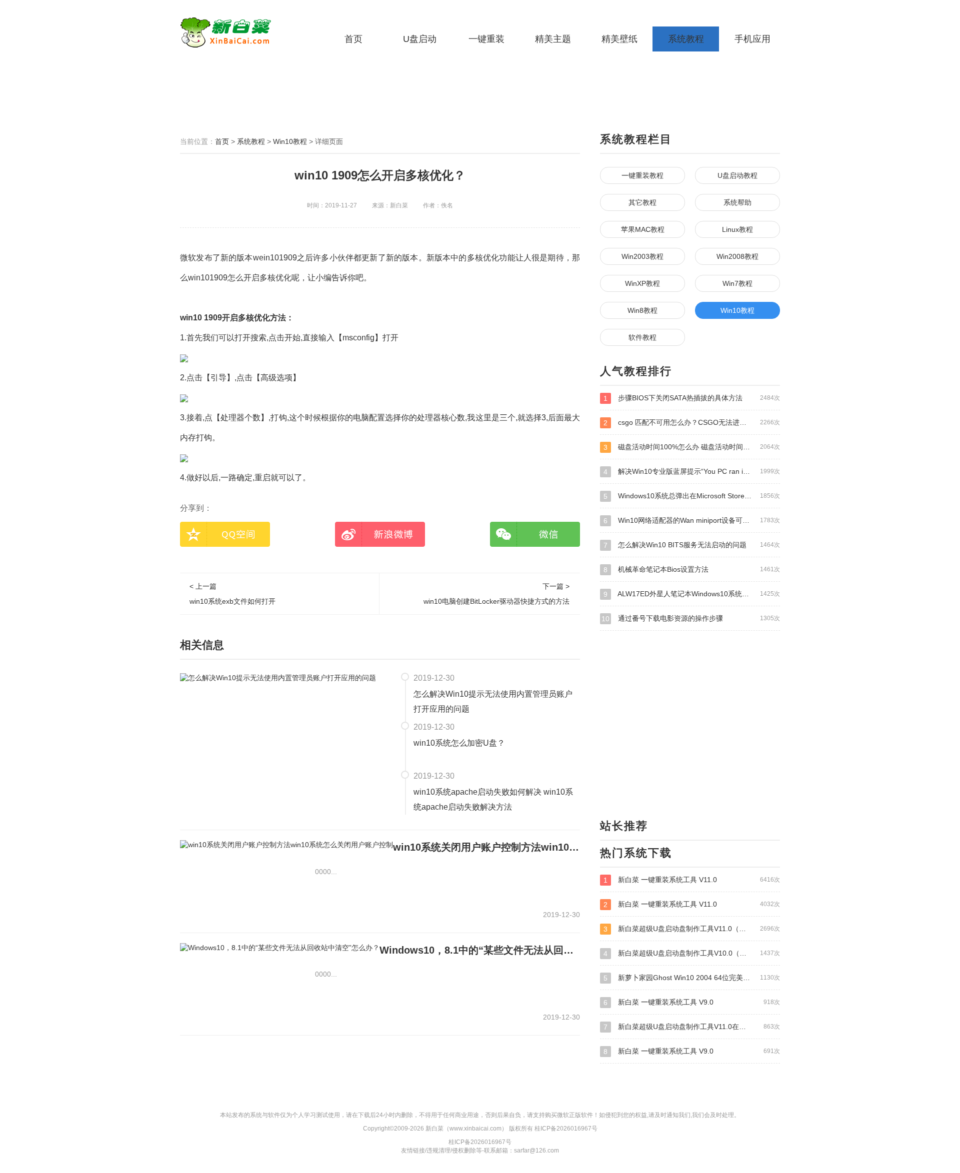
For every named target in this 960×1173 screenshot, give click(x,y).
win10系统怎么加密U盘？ (459, 743)
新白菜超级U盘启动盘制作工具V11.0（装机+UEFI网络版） (692, 929)
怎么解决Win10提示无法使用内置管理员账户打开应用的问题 (493, 701)
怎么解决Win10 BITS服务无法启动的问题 (692, 545)
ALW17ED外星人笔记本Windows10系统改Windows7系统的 (692, 594)
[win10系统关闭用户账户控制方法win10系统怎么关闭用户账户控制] (286, 845)
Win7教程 (737, 283)
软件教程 (642, 337)
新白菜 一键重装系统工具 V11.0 (692, 880)
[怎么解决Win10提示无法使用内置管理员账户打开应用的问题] (278, 677)
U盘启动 (419, 39)
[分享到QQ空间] (225, 534)
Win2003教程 (643, 256)
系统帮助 (738, 202)
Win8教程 (643, 310)
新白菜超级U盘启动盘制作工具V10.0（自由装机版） (692, 953)
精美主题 (553, 39)
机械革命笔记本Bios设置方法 (692, 569)
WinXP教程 (642, 283)
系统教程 (686, 39)
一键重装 (486, 39)
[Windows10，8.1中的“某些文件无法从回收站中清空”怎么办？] (280, 948)
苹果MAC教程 (642, 229)
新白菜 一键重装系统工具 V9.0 (692, 1002)
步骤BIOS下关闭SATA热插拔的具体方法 (692, 398)
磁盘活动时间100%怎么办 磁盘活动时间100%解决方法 (692, 447)
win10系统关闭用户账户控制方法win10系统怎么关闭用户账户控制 (486, 847)
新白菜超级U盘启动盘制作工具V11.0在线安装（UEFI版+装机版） (692, 1027)
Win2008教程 (737, 256)
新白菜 (242, 32)
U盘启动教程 (738, 175)
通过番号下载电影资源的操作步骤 (691, 618)
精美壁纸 (620, 39)
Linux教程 (737, 229)
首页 (353, 39)
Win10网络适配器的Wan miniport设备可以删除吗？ (692, 520)
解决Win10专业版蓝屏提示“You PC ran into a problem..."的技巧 (692, 471)
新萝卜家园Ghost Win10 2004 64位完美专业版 (692, 978)
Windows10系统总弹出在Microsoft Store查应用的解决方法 (692, 496)
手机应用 (752, 39)
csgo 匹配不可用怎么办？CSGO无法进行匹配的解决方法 (692, 422)
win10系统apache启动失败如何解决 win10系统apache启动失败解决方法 (493, 799)
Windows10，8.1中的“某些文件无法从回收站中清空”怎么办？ (480, 950)
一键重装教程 (643, 175)
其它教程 (642, 202)
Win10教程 (290, 141)
